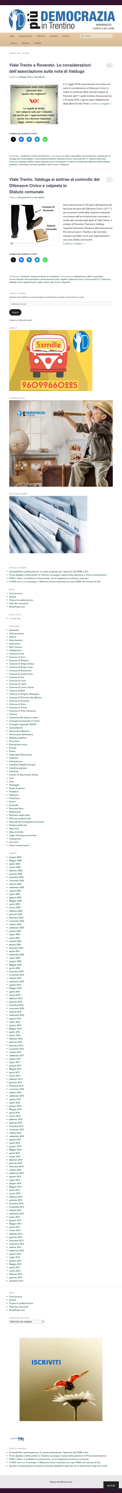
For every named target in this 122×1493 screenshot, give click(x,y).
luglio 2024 (14, 934)
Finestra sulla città (97, 158)
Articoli (66, 35)
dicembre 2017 (16, 1045)
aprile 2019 (14, 991)
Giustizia (13, 757)
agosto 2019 (15, 984)
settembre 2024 (16, 927)
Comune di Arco (17, 656)
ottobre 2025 (15, 883)
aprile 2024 (14, 937)
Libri (11, 778)
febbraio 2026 (15, 870)
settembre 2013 (16, 1213)
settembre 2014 (16, 1173)
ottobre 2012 (15, 1247)
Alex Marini (39, 76)
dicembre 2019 (16, 971)
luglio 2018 (14, 1021)
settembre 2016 (16, 1095)
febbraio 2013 (15, 1233)
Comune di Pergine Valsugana (24, 693)
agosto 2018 (15, 1018)
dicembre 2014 (16, 1166)
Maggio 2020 (15, 964)
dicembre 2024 (16, 917)
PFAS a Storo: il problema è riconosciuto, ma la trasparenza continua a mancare (48, 578)
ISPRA (30, 161)
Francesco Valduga (18, 161)
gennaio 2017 (15, 1082)
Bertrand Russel (32, 279)
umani (46, 282)
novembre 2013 (16, 1206)
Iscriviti (111, 1485)
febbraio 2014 (15, 1196)
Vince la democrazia (19, 845)
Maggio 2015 (15, 1149)
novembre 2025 (16, 880)
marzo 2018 (14, 1035)
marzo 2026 (14, 867)
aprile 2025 (14, 904)
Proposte (13, 805)
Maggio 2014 (15, 1186)
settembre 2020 (16, 954)
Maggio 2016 (15, 1109)
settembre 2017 (16, 1055)
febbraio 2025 (15, 910)
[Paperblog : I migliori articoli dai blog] (17, 1440)
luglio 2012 (14, 1257)
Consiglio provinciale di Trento (24, 720)
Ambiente (25, 155)
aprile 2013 (14, 1226)
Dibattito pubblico (18, 737)
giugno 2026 (15, 857)
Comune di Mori (17, 690)
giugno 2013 (15, 1220)
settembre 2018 (16, 1015)
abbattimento (80, 276)
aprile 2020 (14, 968)
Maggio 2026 (15, 860)
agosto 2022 (15, 944)
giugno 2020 (15, 961)
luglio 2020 (14, 957)
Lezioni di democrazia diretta (23, 774)
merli (19, 282)
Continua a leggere (101, 103)
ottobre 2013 (15, 1210)
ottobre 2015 (15, 1132)
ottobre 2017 (15, 1052)
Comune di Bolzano (19, 660)
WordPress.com (17, 606)
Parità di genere (17, 788)
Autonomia (14, 643)
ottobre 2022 (15, 941)
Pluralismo (14, 798)
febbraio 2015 (15, 1159)
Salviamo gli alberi (38, 164)
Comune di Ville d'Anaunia (22, 710)
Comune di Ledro (17, 683)
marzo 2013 (14, 1230)
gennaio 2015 (15, 1163)
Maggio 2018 (15, 1028)
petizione (13, 164)
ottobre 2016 (15, 1092)
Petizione (54, 276)
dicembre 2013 (16, 1203)
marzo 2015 (14, 1156)
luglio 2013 (14, 1216)
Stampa (25, 42)
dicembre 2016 (16, 1085)
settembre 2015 (16, 1136)
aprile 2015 (14, 1153)
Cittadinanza (15, 650)
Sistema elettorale (18, 825)
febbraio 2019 (15, 998)
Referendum (15, 811)
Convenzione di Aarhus (45, 158)
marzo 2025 (14, 907)
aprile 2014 (14, 1189)
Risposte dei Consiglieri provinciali (26, 821)
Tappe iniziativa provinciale (22, 835)
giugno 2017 (15, 1065)
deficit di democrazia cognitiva (54, 279)
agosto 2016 (15, 1099)
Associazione (25, 35)
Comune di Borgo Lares (21, 666)
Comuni (13, 42)
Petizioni (41, 35)
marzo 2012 (14, 1270)
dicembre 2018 (16, 1004)
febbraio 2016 (15, 1119)
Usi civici (13, 841)
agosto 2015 (15, 1139)
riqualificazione (30, 282)
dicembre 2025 (16, 877)
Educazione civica (18, 744)
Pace (11, 781)
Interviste (13, 771)
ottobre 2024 (15, 924)
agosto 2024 (15, 930)
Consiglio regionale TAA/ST (23, 724)
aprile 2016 (14, 1112)
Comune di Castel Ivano (21, 673)
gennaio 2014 (15, 1200)
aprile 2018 (14, 1031)
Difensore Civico (64, 158)
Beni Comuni (15, 646)
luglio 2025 (14, 894)
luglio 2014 (14, 1179)
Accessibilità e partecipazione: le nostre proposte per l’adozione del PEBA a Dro (48, 571)
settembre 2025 (16, 887)
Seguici (15, 312)
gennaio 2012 (15, 1277)
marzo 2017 (14, 1075)
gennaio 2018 (15, 1041)
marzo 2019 (14, 994)
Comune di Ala (16, 653)
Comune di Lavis (17, 680)
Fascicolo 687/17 (80, 158)
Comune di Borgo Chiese (21, 663)
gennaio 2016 (15, 1122)
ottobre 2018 (15, 1011)
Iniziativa (54, 35)
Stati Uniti (14, 828)
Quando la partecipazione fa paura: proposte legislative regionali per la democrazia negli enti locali (58, 1465)
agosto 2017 (15, 1058)
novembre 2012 (16, 1243)
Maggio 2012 (15, 1263)
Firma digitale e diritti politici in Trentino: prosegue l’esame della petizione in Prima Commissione (57, 574)
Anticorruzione (16, 633)
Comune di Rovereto (40, 155)
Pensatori (14, 791)
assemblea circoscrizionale (83, 155)
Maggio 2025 (15, 900)
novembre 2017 (16, 1048)
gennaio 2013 (15, 1237)
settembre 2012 (16, 1250)
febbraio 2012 (15, 1274)
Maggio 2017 (15, 1068)
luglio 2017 (14, 1062)
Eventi (12, 751)
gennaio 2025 (15, 914)
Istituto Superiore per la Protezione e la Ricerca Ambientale (61, 161)
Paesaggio (14, 784)
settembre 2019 (16, 981)
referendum (23, 164)
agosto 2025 (15, 890)
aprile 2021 (14, 951)
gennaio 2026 (15, 873)
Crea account (15, 593)
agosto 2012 (15, 1253)
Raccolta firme (16, 808)
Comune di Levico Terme (21, 687)
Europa (12, 747)
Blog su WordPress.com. (61, 1481)
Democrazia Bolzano (19, 730)
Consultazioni (16, 727)
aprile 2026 (14, 863)
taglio (39, 282)
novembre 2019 (16, 974)
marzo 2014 (14, 1193)
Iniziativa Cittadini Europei (22, 764)
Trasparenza (15, 838)
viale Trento (52, 164)
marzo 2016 (14, 1115)
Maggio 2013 (15, 1223)
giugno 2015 (15, 1146)
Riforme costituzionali (20, 818)
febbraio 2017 (15, 1079)
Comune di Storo (17, 704)
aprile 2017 (14, 1072)
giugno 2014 (15, 1183)
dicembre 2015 (16, 1126)
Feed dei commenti (18, 603)
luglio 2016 (14, 1102)
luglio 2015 (14, 1142)
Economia (14, 741)
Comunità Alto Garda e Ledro (23, 717)
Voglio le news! (17, 293)
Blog (12, 35)
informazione (15, 761)
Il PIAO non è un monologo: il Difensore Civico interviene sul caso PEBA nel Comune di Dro (55, 581)
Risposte (64, 164)
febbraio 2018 (15, 1038)
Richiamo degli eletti (19, 815)
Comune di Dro (16, 677)
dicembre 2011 (16, 1280)
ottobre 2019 (15, 978)
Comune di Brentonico (20, 670)
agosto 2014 (15, 1176)
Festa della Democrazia (20, 754)
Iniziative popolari (18, 767)
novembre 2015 (16, 1129)
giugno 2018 (15, 1025)
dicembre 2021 (16, 947)
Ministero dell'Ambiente (99, 161)
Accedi (12, 596)
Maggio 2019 (15, 988)
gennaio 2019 (15, 1001)
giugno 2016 (15, 1105)
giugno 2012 (15, 1260)
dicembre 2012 (16, 1240)
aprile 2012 (14, 1267)
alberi (67, 155)
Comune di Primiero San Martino (25, 697)
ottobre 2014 (15, 1169)
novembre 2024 (16, 920)
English (37, 42)
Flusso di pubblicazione (21, 599)
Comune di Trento (18, 707)
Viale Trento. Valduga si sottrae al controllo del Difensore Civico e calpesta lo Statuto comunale (54, 185)
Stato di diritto (16, 831)
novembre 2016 (16, 1089)
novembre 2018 (16, 1008)
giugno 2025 (15, 897)
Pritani (12, 801)
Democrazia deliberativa (21, 734)
